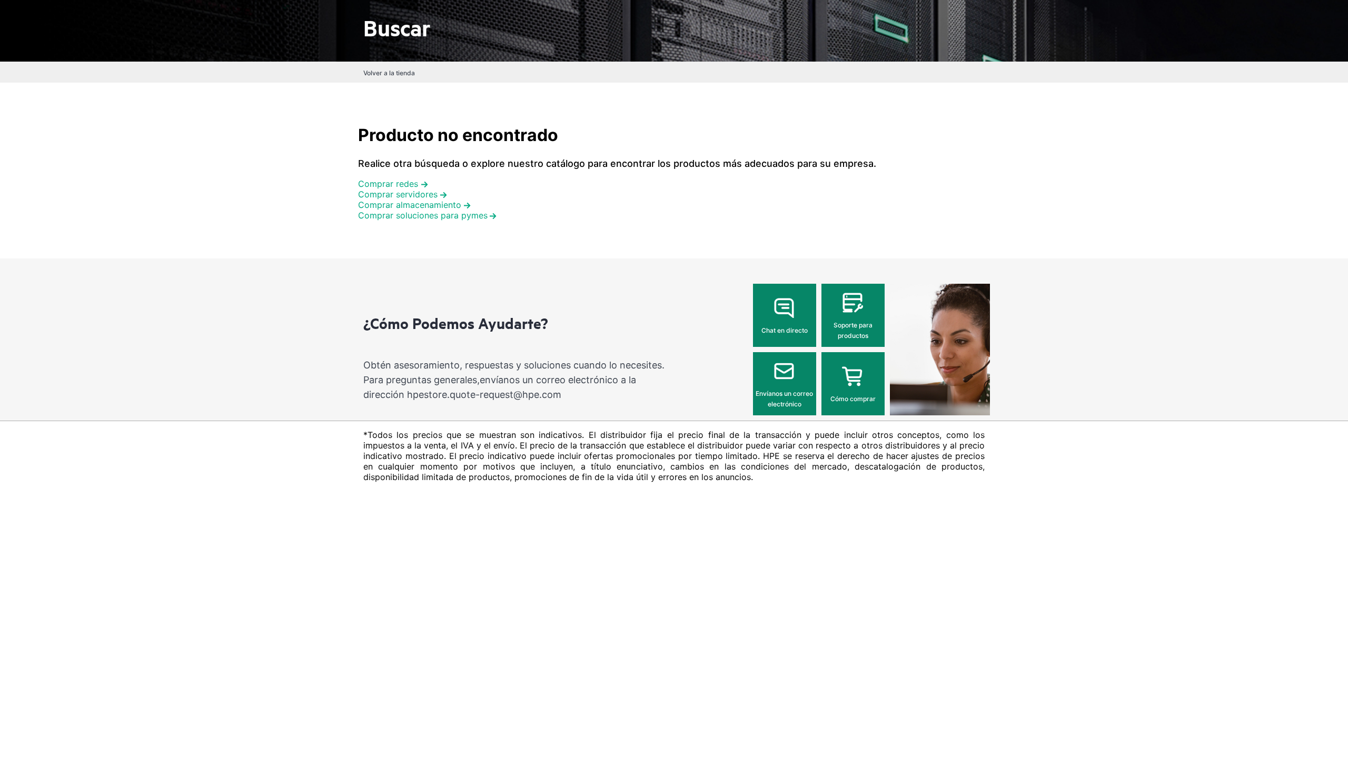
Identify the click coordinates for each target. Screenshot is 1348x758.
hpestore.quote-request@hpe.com (484, 394)
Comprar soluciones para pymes (423, 215)
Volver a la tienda (389, 73)
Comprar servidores (398, 194)
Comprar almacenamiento (409, 205)
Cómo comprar (853, 399)
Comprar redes (388, 183)
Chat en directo (784, 330)
